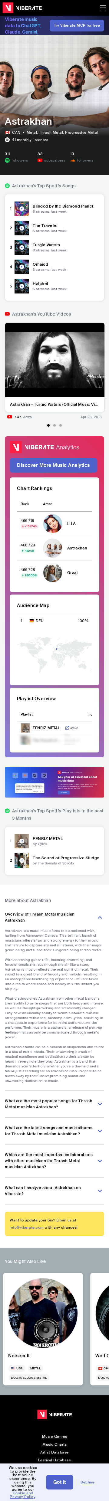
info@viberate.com (27, 1227)
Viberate (22, 7)
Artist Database (54, 1452)
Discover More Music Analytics (53, 465)
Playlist (27, 714)
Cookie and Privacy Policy (22, 1495)
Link (67, 728)
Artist (47, 504)
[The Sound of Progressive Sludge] (21, 860)
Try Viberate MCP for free (77, 25)
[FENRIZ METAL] (21, 841)
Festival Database (54, 1460)
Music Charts (54, 1444)
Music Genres (54, 1436)
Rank (25, 504)
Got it (59, 1482)
